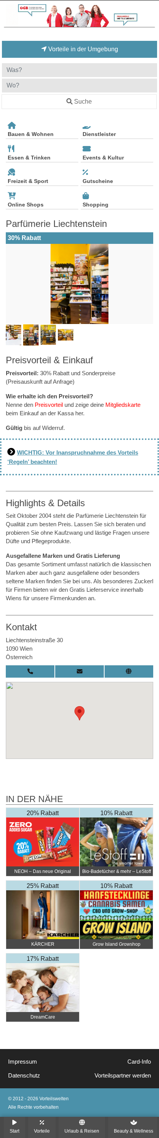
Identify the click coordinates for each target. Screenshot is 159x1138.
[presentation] (13, 284)
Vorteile (42, 1130)
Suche (83, 101)
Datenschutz (24, 1076)
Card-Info (139, 1062)
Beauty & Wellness (133, 1130)
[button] (79, 713)
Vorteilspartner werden (123, 1076)
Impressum (22, 1062)
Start (14, 1130)
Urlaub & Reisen (81, 1130)
